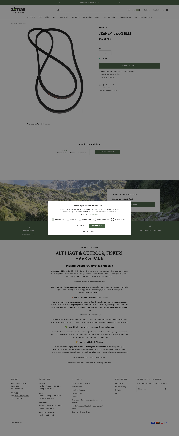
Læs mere (94, 214)
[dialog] (89, 218)
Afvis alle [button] (80, 226)
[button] (89, 231)
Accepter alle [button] (97, 226)
